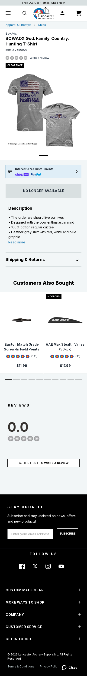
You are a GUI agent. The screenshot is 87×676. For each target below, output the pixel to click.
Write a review (39, 58)
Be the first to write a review (43, 463)
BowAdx (11, 33)
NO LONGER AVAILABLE (43, 191)
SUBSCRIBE (67, 533)
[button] (8, 379)
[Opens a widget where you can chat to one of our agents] (69, 668)
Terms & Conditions (20, 666)
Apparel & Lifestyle (19, 25)
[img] (7, 58)
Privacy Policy (49, 666)
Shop (66, 2)
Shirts (42, 25)
